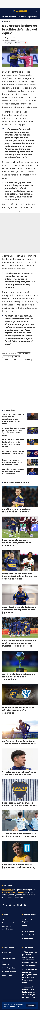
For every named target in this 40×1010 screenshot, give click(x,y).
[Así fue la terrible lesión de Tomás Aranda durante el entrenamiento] (20, 728)
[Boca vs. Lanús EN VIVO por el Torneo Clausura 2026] (32, 453)
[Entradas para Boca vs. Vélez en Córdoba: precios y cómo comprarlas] (20, 694)
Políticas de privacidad (13, 1006)
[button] (31, 1005)
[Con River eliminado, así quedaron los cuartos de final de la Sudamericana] (20, 661)
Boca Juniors (24, 354)
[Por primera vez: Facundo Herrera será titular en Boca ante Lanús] (32, 471)
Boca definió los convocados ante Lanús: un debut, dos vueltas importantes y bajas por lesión (19, 643)
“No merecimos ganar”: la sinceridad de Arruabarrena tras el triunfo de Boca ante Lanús (13, 419)
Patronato (25, 360)
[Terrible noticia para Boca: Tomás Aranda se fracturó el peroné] (20, 759)
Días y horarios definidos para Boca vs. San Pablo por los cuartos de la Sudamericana (19, 576)
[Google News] (14, 905)
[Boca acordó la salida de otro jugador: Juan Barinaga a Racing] (20, 851)
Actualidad (8, 21)
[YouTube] (10, 905)
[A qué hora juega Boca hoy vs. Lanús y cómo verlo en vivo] (20, 496)
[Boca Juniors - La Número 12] (20, 10)
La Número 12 (7, 890)
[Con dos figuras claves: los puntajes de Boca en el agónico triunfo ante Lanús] (32, 430)
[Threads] (25, 905)
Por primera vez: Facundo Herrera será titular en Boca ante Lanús (13, 471)
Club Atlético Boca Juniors (13, 892)
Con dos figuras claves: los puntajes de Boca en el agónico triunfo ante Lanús (13, 431)
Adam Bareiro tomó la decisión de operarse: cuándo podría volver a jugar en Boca (19, 610)
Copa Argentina (10, 360)
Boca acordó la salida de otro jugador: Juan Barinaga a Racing (18, 866)
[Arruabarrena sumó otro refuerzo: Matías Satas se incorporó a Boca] (20, 820)
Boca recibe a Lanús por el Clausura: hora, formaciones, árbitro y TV (16, 543)
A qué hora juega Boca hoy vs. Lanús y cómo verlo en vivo (17, 510)
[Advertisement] (20, 3)
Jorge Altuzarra (10, 38)
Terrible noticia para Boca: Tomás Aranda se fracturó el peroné (19, 773)
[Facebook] (3, 905)
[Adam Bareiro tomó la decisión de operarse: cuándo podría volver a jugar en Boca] (20, 594)
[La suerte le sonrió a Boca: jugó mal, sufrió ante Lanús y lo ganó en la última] (32, 442)
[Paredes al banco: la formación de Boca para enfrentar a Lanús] (32, 462)
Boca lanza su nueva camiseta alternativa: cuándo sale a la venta (19, 804)
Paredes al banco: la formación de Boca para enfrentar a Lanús (12, 462)
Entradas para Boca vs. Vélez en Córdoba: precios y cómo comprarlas (18, 710)
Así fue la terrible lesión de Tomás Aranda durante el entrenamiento (19, 742)
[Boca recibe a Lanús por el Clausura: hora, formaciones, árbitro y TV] (20, 527)
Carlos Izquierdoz (11, 357)
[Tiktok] (21, 905)
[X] (6, 905)
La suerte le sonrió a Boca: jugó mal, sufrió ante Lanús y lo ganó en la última (13, 443)
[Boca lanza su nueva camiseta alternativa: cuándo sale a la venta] (20, 790)
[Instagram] (18, 905)
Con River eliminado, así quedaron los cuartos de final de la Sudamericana (19, 677)
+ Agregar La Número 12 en (14, 43)
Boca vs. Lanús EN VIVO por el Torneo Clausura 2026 (13, 452)
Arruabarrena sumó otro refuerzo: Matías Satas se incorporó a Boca (19, 835)
